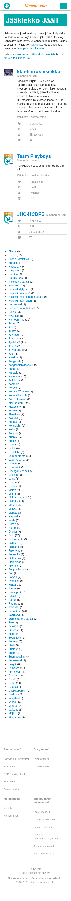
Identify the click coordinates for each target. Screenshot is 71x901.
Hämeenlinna (16, 319)
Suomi (12, 652)
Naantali (13, 516)
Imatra (12, 331)
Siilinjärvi (14, 630)
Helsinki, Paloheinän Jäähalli (26, 297)
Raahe (12, 588)
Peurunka (14, 554)
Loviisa (13, 486)
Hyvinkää (14, 315)
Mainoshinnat (11, 815)
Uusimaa (14, 694)
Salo (11, 622)
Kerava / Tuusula (19, 391)
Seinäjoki (14, 626)
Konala (13, 422)
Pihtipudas (15, 558)
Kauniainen (15, 376)
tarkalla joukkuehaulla (17, 58)
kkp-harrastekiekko (38, 71)
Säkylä (12, 664)
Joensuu (14, 334)
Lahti (11, 444)
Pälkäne (13, 584)
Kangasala (15, 361)
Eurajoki (13, 262)
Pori (11, 573)
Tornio (12, 679)
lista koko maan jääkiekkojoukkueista (33, 54)
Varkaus (13, 709)
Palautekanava (41, 758)
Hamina (13, 274)
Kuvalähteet (10, 781)
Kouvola (13, 433)
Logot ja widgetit (42, 811)
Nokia (12, 520)
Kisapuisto (15, 406)
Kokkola (13, 418)
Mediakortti (9, 808)
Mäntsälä (14, 512)
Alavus (12, 251)
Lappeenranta (17, 456)
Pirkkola (13, 565)
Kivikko (13, 410)
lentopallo (23, 48)
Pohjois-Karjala (18, 569)
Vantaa (13, 706)
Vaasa (12, 702)
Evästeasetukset (12, 789)
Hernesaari (15, 304)
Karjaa (12, 369)
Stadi (12, 645)
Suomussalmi (17, 656)
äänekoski (15, 717)
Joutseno (14, 338)
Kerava (13, 387)
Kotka (12, 429)
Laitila (12, 448)
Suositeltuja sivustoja (44, 853)
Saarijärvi (14, 615)
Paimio (13, 543)
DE (23, 872)
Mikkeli (13, 505)
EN (27, 872)
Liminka (13, 475)
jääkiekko (36, 44)
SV (48, 872)
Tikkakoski (15, 671)
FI (35, 872)
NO (44, 872)
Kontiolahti (15, 425)
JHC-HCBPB (31, 214)
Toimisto (14, 675)
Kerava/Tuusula (18, 395)
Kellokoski (14, 380)
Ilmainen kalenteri (43, 826)
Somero (13, 641)
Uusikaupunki (17, 690)
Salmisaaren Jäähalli (21, 618)
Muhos (13, 509)
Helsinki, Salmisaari (20, 300)
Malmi (12, 493)
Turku (12, 683)
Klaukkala (14, 414)
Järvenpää (15, 350)
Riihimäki (14, 607)
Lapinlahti (14, 452)
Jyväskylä (14, 342)
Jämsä (12, 346)
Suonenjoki (15, 660)
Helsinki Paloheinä (19, 293)
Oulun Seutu (16, 539)
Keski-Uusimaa (18, 399)
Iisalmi (12, 323)
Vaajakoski (15, 698)
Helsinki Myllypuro (19, 289)
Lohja (12, 478)
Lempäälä (14, 467)
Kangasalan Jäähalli (21, 365)
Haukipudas (16, 278)
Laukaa (13, 463)
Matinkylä (14, 501)
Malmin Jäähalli (18, 497)
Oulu (11, 535)
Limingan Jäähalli (19, 471)
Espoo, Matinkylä (19, 259)
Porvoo (13, 577)
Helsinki (13, 285)
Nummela (14, 528)
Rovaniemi (15, 611)
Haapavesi (15, 270)
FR (39, 872)
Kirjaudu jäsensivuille (45, 845)
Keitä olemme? (41, 766)
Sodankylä (15, 637)
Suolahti (13, 649)
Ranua (12, 599)
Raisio (12, 596)
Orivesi (13, 531)
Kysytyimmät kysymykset (16, 758)
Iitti (10, 327)
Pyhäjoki (14, 581)
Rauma (13, 603)
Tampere (14, 668)
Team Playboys (34, 155)
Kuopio (13, 437)
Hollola (13, 312)
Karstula (13, 372)
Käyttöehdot (10, 766)
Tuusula (13, 687)
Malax (12, 490)
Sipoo (12, 634)
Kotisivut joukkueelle (44, 819)
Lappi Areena (17, 459)
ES (32, 872)
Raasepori (15, 592)
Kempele (14, 384)
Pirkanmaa (15, 562)
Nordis (12, 524)
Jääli (11, 353)
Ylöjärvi (13, 713)
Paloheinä (14, 550)
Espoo (12, 255)
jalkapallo (38, 48)
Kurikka (13, 440)
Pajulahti (14, 546)
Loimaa (13, 482)
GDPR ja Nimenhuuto (15, 773)
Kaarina (13, 357)
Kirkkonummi (16, 403)
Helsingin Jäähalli (19, 281)
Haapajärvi (15, 266)
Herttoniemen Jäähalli (22, 308)
